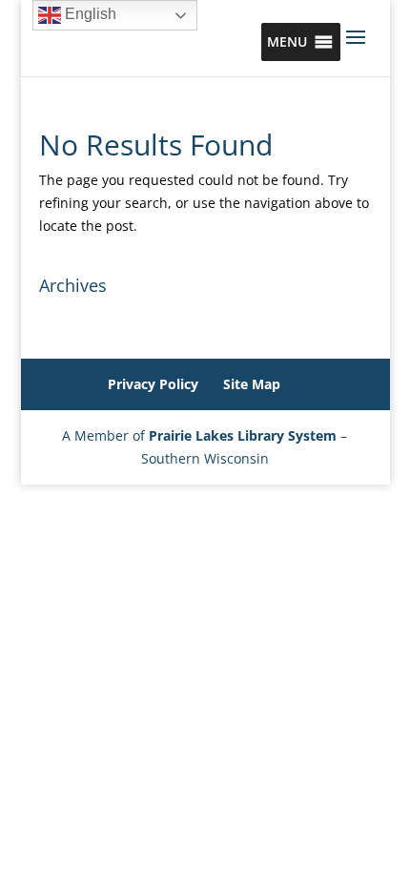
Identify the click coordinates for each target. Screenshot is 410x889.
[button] (287, 42)
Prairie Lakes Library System (243, 435)
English (88, 14)
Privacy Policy (153, 384)
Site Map (251, 384)
